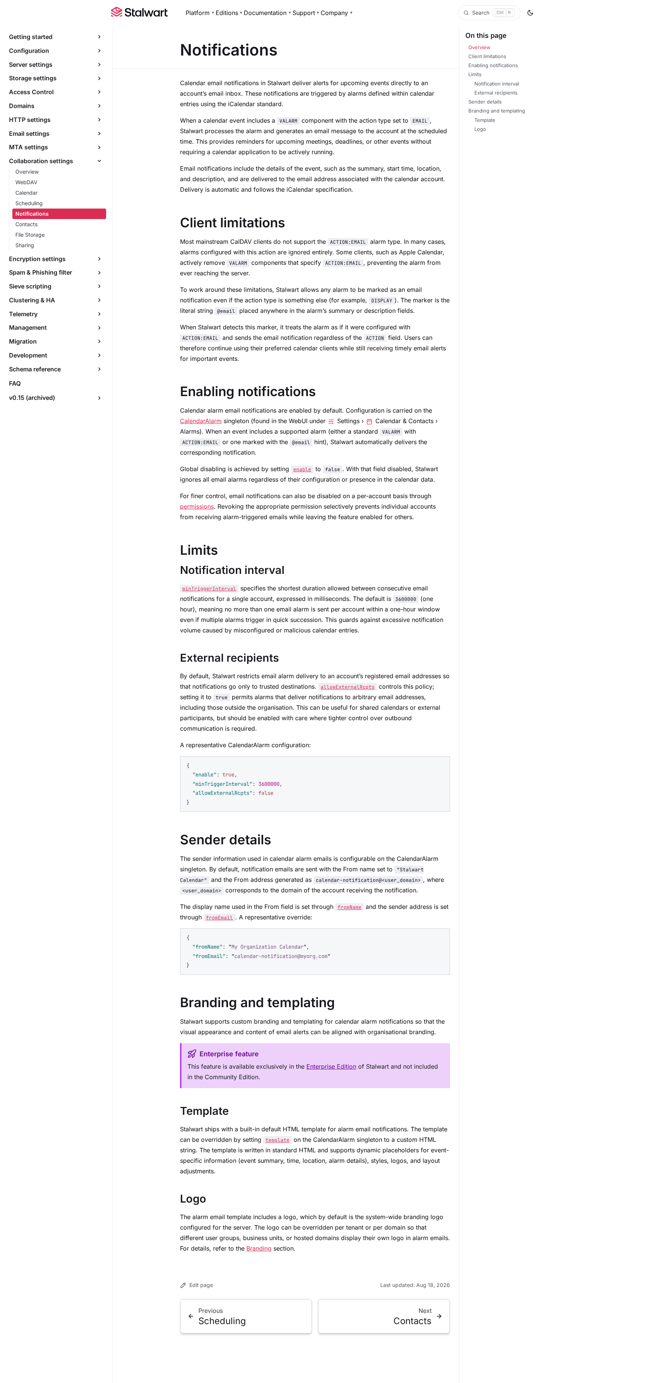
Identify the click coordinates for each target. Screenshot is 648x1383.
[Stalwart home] (139, 13)
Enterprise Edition (331, 1066)
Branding (259, 1248)
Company (336, 13)
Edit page (201, 1285)
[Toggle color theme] (530, 13)
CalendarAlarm (201, 421)
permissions (197, 506)
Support (306, 13)
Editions (229, 13)
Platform (200, 13)
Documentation (267, 13)
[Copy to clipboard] (441, 765)
